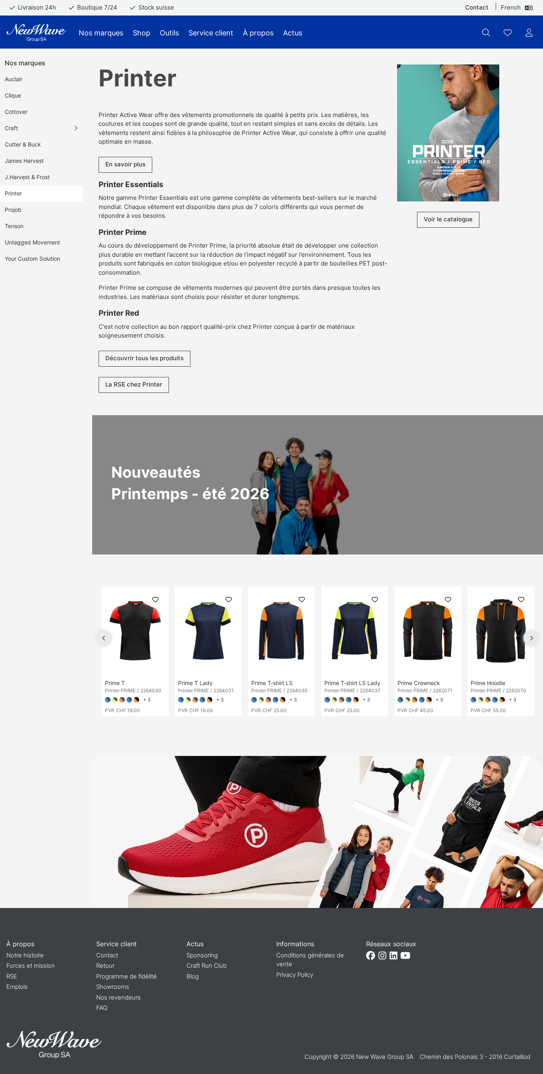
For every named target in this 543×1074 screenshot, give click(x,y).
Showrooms (112, 986)
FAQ (101, 1008)
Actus (292, 33)
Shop (141, 33)
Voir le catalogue (448, 219)
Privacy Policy (294, 974)
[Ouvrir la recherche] (486, 32)
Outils (169, 33)
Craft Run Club (206, 965)
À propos (258, 33)
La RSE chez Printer (133, 384)
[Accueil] (36, 32)
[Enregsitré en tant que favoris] (507, 32)
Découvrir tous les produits (144, 358)
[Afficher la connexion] (529, 32)
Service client (210, 33)
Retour (105, 965)
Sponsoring (202, 955)
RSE (11, 976)
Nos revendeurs (118, 997)
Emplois (17, 986)
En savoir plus (125, 164)
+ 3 (147, 700)
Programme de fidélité (126, 976)
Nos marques (101, 33)
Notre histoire (25, 955)
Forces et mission (30, 965)
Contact (477, 7)
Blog (192, 976)
